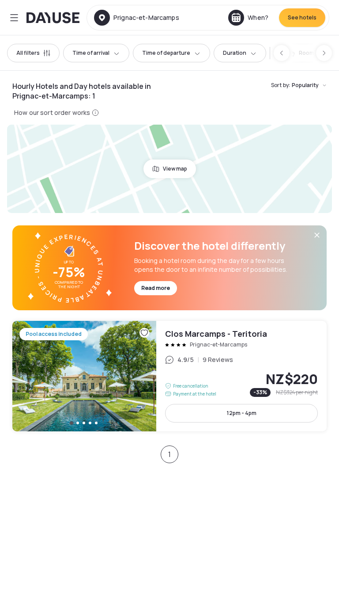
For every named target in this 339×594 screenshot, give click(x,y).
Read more (155, 288)
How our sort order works (52, 112)
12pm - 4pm (241, 413)
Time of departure (166, 53)
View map (175, 168)
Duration (234, 53)
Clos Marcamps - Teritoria (169, 376)
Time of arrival (90, 53)
